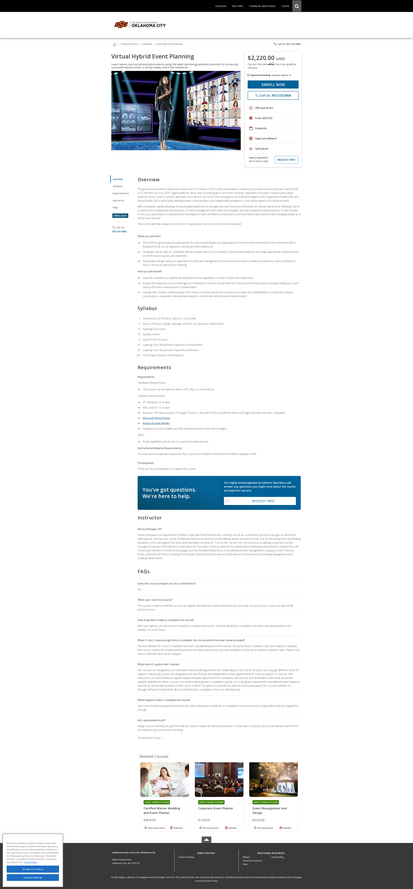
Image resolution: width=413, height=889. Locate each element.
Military (246, 857)
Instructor (119, 200)
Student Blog (277, 857)
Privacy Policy (211, 880)
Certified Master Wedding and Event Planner (162, 810)
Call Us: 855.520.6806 (286, 44)
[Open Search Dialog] (296, 6)
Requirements (121, 193)
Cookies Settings (32, 877)
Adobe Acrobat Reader (156, 423)
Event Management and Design (269, 810)
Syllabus (117, 186)
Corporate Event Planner (215, 808)
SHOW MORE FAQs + (150, 738)
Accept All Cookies (32, 869)
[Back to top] (206, 852)
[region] (33, 860)
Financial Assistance (253, 860)
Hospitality (147, 44)
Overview (118, 179)
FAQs (115, 207)
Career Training (186, 857)
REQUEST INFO (286, 160)
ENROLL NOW (273, 84)
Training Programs (129, 44)
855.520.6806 (119, 231)
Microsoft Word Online (156, 418)
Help (245, 864)
